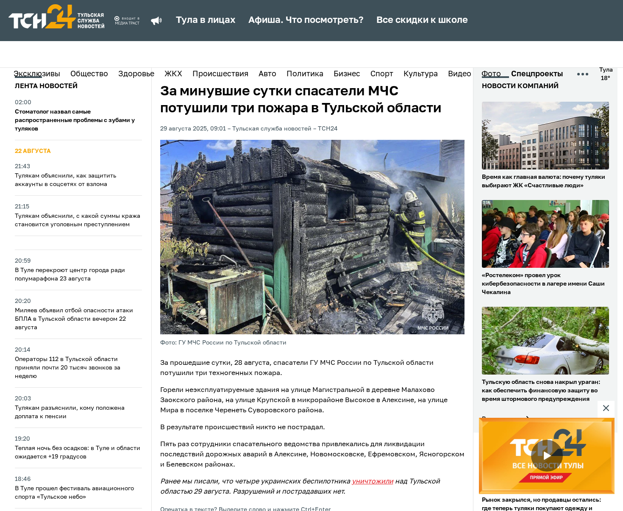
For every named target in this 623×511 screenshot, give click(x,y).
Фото (491, 74)
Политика (304, 74)
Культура (420, 74)
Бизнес (347, 74)
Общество (89, 74)
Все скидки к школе (422, 20)
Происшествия (220, 74)
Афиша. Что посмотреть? (306, 20)
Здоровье (136, 74)
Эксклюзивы (37, 74)
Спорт (381, 74)
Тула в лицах (206, 20)
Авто (267, 74)
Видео (459, 74)
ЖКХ (173, 74)
